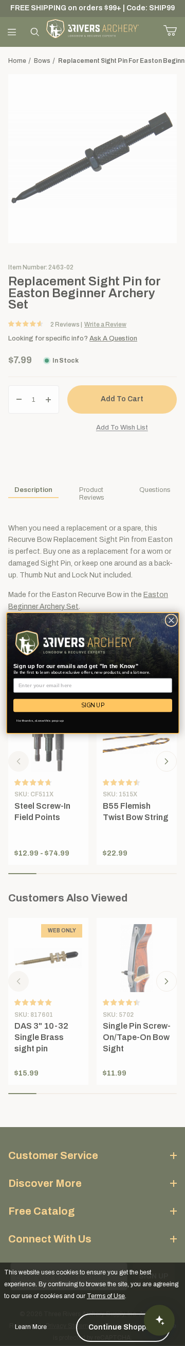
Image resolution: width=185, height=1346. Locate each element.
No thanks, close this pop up (40, 720)
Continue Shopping (123, 1327)
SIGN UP (92, 705)
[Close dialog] (171, 620)
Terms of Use (106, 1296)
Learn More (31, 1327)
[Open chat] (159, 1320)
